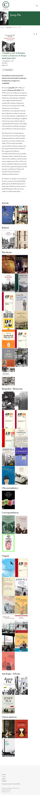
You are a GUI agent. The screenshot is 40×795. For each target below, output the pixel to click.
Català (3, 776)
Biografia (2, 27)
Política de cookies (5, 791)
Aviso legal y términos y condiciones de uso (10, 788)
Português (4, 781)
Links (19, 27)
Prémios (15, 27)
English (3, 779)
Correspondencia (8, 70)
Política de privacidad (6, 790)
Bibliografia (9, 27)
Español (4, 774)
